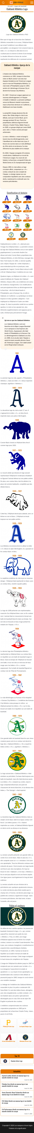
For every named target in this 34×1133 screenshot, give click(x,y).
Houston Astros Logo (16, 1061)
